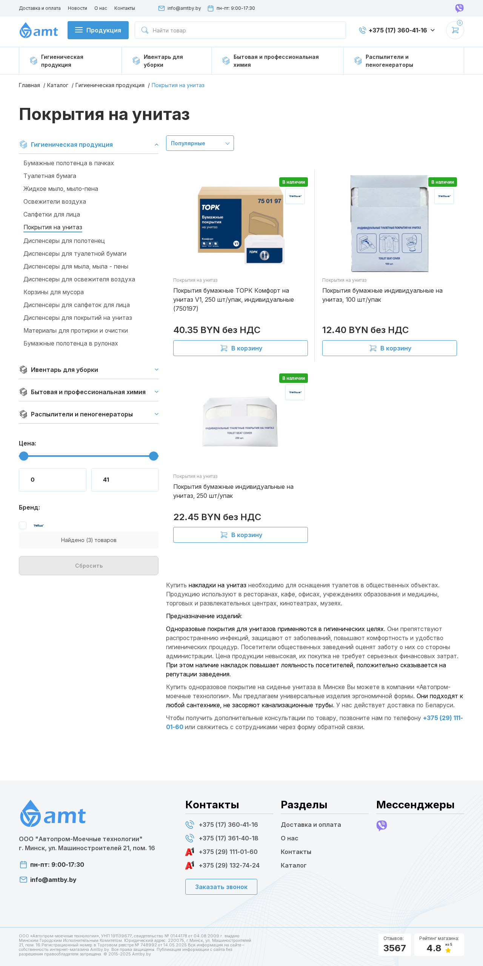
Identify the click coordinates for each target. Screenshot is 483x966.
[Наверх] (469, 950)
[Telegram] (459, 8)
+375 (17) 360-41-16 (228, 824)
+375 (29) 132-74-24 (229, 865)
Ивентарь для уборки (64, 369)
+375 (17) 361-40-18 (228, 838)
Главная (29, 85)
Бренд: (29, 507)
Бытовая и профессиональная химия (88, 392)
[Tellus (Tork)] (32, 525)
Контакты (124, 8)
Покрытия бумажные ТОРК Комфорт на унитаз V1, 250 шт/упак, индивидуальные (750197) (233, 299)
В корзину (246, 348)
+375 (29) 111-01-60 (228, 851)
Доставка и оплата (40, 8)
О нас (100, 8)
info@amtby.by (184, 8)
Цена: (27, 443)
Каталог (57, 85)
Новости (77, 8)
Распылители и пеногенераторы (82, 414)
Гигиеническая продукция (110, 85)
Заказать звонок (221, 887)
